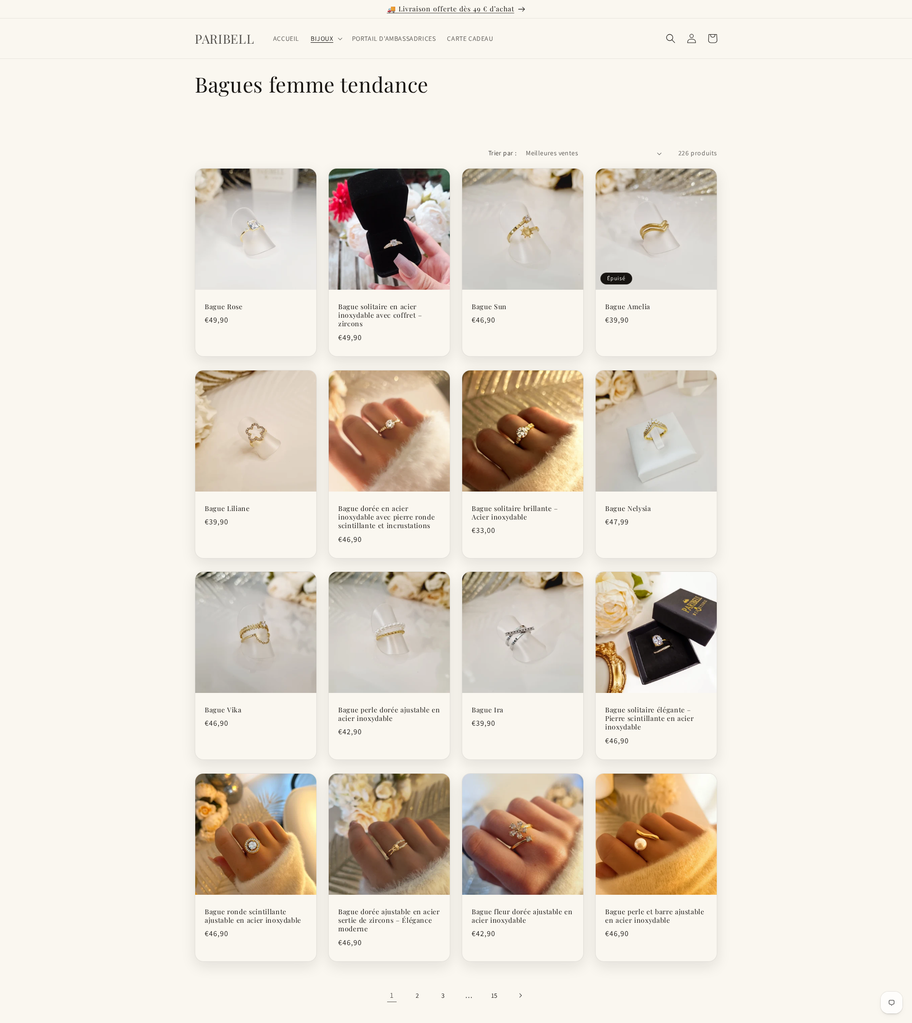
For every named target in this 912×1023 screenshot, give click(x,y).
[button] (325, 38)
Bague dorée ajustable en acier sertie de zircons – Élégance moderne (389, 920)
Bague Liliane (227, 508)
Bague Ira (488, 710)
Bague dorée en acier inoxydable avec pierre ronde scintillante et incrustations (386, 517)
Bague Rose (224, 307)
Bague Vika (223, 710)
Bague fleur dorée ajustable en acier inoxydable (522, 916)
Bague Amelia (627, 307)
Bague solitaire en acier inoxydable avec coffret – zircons (380, 315)
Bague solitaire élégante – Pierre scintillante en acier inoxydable (649, 718)
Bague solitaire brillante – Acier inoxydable (515, 512)
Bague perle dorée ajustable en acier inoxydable (389, 714)
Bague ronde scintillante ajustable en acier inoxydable (253, 916)
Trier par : (502, 153)
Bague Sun (489, 307)
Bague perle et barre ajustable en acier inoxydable (654, 916)
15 (494, 995)
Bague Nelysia (628, 508)
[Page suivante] (520, 995)
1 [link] (392, 995)
